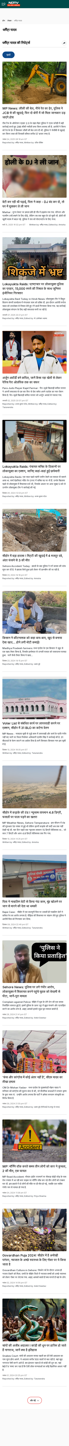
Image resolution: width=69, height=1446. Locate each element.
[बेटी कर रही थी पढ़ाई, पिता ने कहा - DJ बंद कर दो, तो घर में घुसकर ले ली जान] (34, 176)
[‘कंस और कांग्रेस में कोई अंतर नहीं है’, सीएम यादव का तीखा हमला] (34, 1051)
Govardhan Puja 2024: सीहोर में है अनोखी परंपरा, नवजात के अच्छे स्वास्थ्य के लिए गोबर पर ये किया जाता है (34, 1259)
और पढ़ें (33, 1400)
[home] (13, 3)
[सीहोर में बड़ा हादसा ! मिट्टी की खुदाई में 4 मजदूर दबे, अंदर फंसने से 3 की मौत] (34, 530)
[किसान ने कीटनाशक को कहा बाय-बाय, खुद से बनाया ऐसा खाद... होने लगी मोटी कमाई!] (34, 612)
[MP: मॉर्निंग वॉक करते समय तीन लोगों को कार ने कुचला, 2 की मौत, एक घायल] (34, 1140)
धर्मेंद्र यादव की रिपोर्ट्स (16, 43)
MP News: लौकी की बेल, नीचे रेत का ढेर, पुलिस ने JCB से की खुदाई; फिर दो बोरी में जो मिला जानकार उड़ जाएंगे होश (33, 112)
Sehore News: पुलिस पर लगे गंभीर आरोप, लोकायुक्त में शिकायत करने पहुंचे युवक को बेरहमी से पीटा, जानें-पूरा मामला (31, 991)
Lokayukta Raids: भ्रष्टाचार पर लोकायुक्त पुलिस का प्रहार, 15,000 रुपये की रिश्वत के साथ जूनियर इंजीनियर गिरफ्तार (33, 288)
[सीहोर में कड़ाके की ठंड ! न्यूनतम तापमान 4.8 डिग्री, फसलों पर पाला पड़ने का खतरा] (34, 787)
